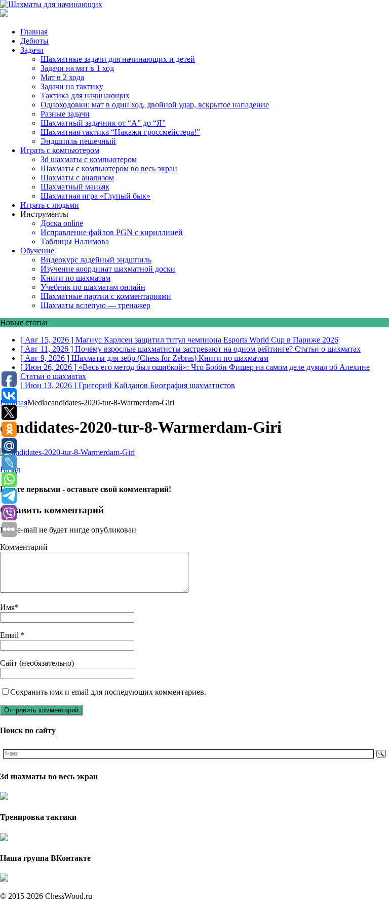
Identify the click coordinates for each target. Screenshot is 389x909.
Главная (34, 31)
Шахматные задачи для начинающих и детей (118, 59)
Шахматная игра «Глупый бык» (95, 196)
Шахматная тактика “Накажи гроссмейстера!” (120, 132)
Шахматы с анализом (77, 177)
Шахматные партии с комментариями (106, 296)
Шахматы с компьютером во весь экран (109, 168)
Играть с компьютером (59, 150)
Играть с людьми (49, 205)
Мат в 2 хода (62, 77)
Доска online (62, 223)
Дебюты (34, 40)
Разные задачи (65, 113)
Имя (7, 607)
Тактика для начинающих (85, 95)
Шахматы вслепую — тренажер (95, 305)
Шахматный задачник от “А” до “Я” (103, 123)
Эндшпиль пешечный (78, 141)
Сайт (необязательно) (37, 663)
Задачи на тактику (72, 86)
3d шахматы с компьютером (89, 159)
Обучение (37, 250)
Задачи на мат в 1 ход (77, 68)
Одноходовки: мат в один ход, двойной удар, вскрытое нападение (155, 104)
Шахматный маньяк (75, 186)
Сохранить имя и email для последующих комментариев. (108, 692)
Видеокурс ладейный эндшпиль (96, 259)
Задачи (32, 50)
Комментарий (24, 547)
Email (10, 635)
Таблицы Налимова (75, 241)
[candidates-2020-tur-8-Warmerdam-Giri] (67, 452)
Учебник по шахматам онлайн (93, 287)
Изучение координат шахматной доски (108, 268)
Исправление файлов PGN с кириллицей (112, 232)
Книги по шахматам (75, 278)
